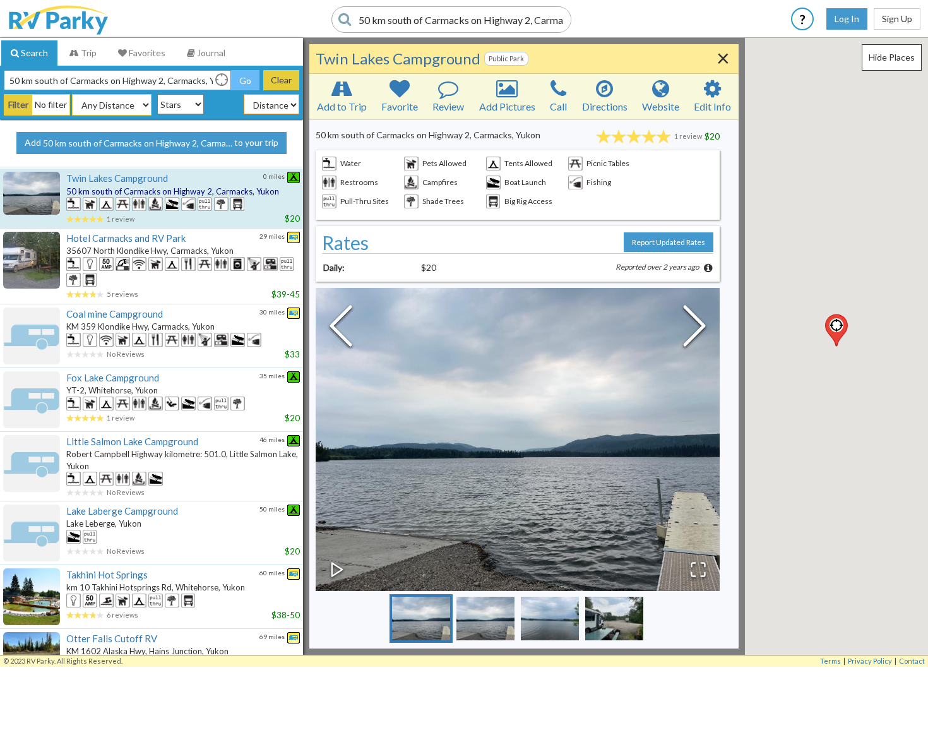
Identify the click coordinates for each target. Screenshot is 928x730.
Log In (847, 18)
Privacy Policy (870, 661)
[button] (836, 330)
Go (245, 80)
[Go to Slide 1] (421, 618)
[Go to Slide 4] (614, 618)
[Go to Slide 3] (549, 618)
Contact (912, 661)
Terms (830, 661)
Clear (281, 80)
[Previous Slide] (341, 329)
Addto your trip (151, 142)
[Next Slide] (694, 329)
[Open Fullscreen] (698, 569)
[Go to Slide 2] (485, 618)
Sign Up (897, 18)
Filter (18, 104)
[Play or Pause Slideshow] (337, 569)
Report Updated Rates (668, 242)
